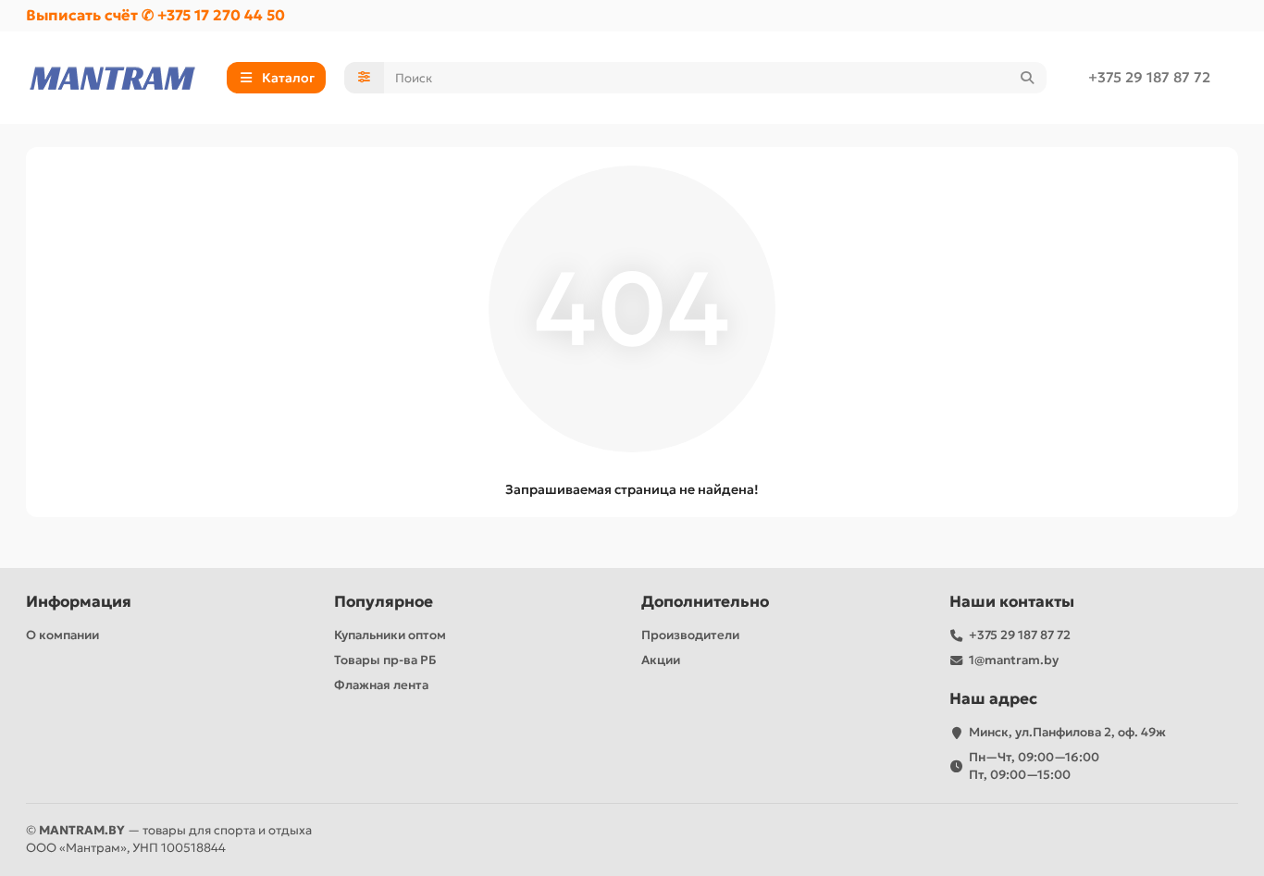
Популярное (383, 601)
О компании (62, 635)
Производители (690, 635)
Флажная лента (381, 685)
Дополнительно (705, 601)
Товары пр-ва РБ (385, 660)
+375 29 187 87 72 (1149, 77)
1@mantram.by (1014, 660)
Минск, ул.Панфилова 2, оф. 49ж (1067, 732)
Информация (78, 601)
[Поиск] (1027, 78)
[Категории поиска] (364, 77)
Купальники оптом (390, 635)
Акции (660, 660)
